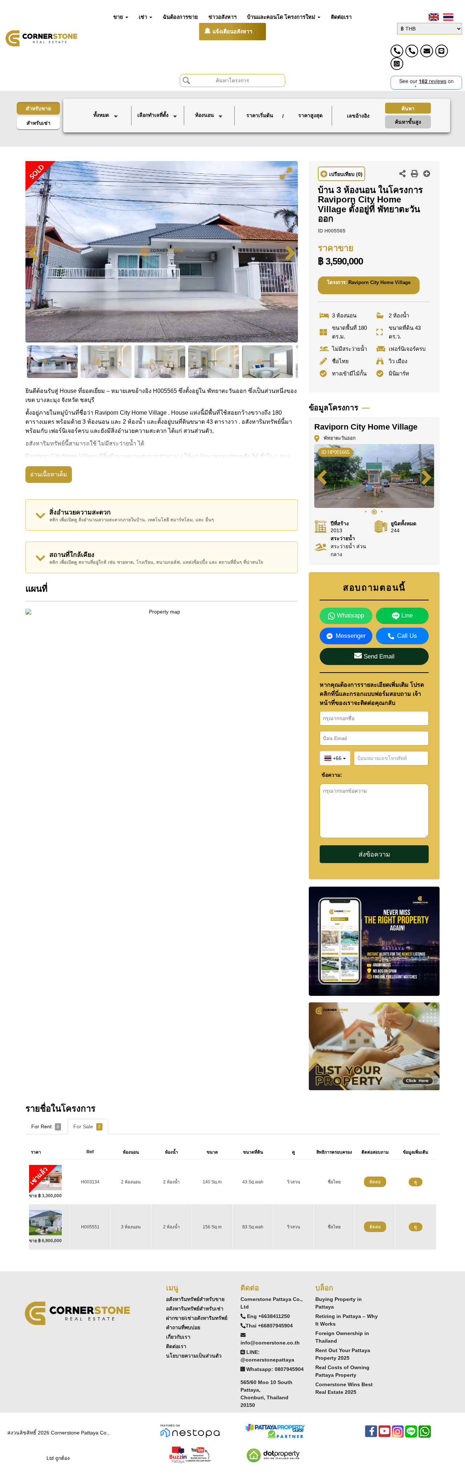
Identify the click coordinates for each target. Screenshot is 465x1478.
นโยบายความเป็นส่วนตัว (194, 1356)
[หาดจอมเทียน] (158, 137)
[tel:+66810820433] (411, 51)
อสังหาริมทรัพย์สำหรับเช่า (194, 1308)
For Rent (45, 1126)
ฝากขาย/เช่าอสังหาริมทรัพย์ (196, 1318)
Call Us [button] (407, 635)
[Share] (402, 174)
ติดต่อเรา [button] (341, 17)
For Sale (87, 1126)
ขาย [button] (119, 17)
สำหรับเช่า (38, 123)
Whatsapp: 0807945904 (275, 1369)
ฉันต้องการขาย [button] (180, 17)
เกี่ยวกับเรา (178, 1337)
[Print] (414, 174)
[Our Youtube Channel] (385, 1435)
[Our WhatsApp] (424, 1435)
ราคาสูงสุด (310, 115)
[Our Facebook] (371, 1435)
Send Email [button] (378, 656)
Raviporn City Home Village (379, 282)
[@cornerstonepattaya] (441, 51)
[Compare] (426, 174)
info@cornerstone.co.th (270, 1343)
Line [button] (406, 615)
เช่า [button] (144, 17)
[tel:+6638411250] (397, 51)
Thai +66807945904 (269, 1326)
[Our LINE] (411, 1435)
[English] (433, 17)
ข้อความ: (327, 775)
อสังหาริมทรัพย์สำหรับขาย (195, 1299)
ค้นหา (408, 108)
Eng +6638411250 (268, 1316)
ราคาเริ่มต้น (259, 115)
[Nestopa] (190, 1430)
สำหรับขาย (38, 108)
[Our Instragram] (398, 1435)
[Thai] (447, 17)
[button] (107, 115)
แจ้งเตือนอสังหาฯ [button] (232, 31)
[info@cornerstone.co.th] (426, 51)
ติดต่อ (375, 1182)
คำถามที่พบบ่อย (183, 1327)
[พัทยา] (158, 130)
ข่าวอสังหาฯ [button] (222, 17)
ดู (415, 1182)
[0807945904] (397, 63)
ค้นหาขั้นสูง (408, 122)
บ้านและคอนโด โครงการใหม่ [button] (282, 17)
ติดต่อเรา (176, 1346)
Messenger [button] (351, 635)
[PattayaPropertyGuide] (275, 1430)
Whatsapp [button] (349, 615)
